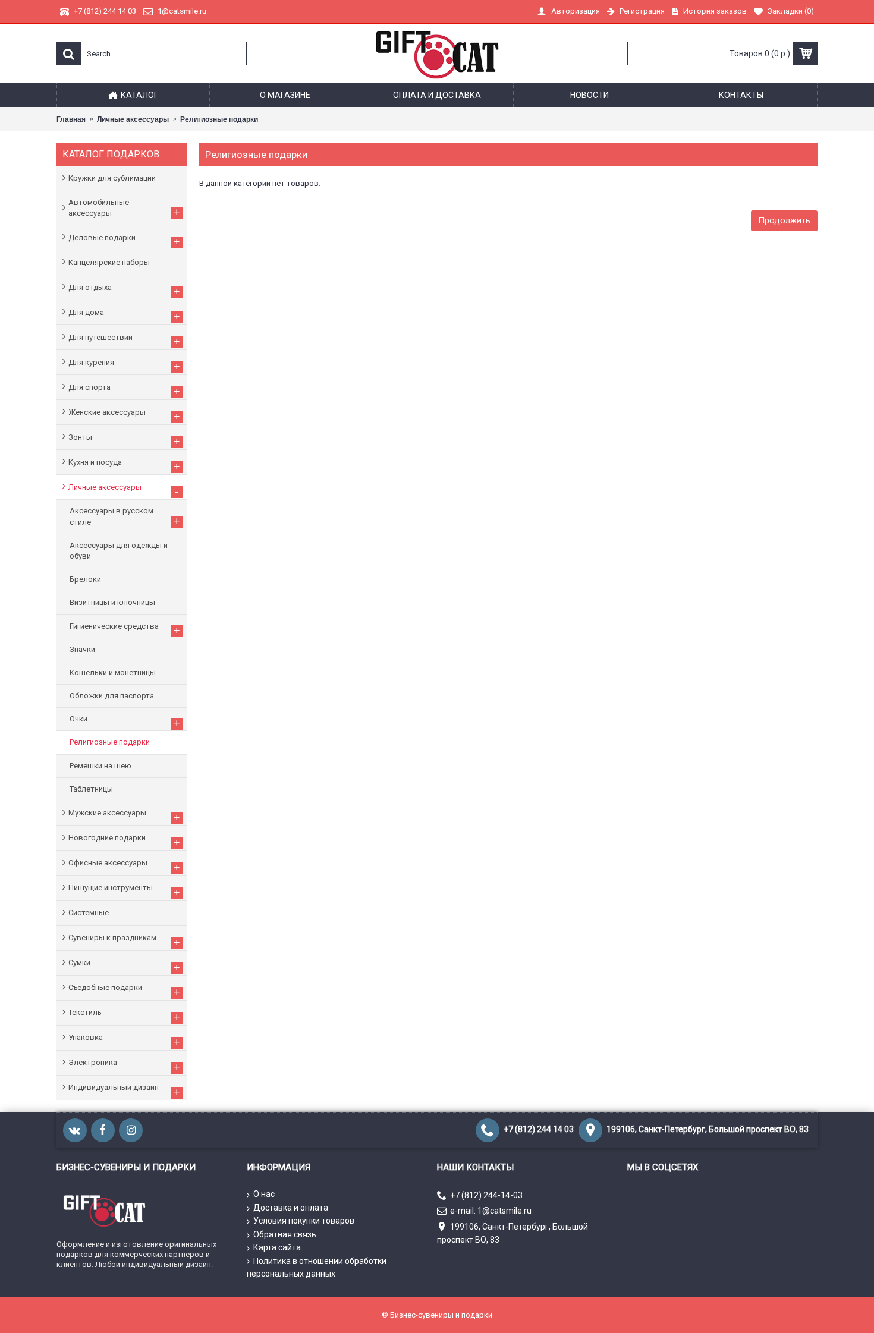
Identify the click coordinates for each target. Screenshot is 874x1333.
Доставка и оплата (290, 1207)
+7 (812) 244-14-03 (486, 1195)
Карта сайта (277, 1247)
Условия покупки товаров (303, 1220)
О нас (264, 1194)
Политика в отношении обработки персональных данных (316, 1267)
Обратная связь (284, 1234)
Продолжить (784, 220)
